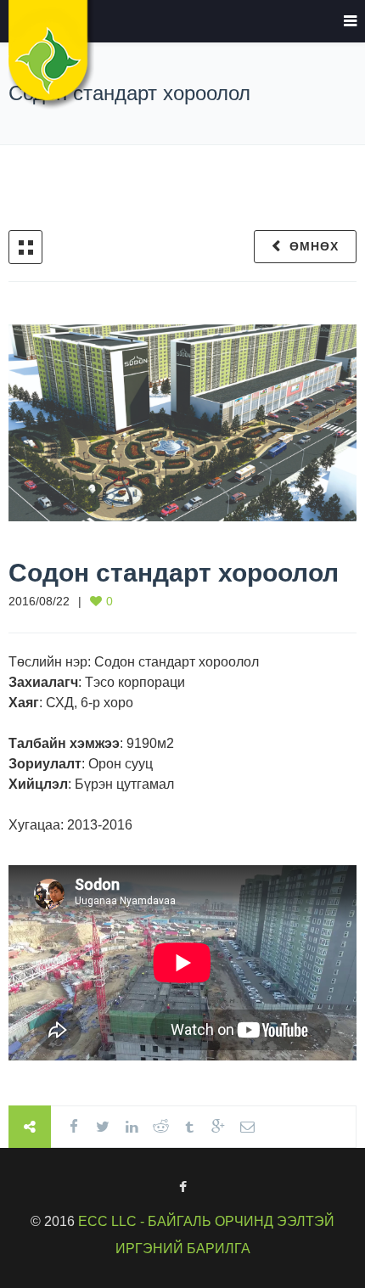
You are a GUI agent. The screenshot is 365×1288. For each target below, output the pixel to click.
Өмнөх (314, 246)
